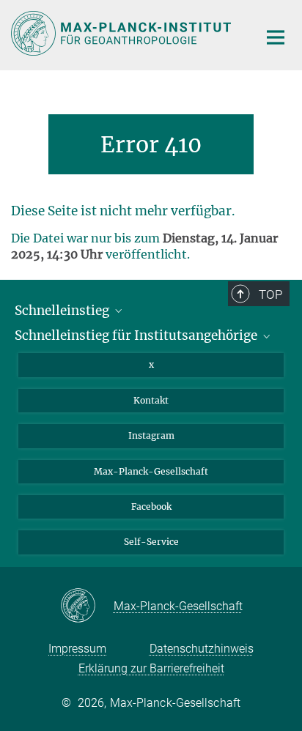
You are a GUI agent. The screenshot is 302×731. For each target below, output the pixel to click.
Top (270, 294)
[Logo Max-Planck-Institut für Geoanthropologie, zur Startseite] (123, 33)
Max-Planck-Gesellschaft (151, 471)
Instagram (151, 435)
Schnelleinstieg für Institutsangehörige (137, 335)
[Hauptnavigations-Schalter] (275, 37)
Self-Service (151, 541)
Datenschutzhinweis (202, 649)
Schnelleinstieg (63, 310)
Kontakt (151, 400)
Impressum (77, 649)
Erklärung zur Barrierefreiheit (151, 668)
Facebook (151, 506)
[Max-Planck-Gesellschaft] (87, 606)
